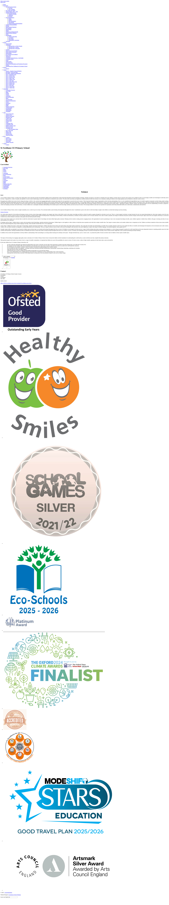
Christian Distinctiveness (11, 12)
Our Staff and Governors (11, 6)
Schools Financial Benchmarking (15, 23)
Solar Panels (11, 39)
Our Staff (10, 8)
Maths (7, 92)
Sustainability (8, 35)
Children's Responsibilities (11, 24)
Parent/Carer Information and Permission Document (16, 63)
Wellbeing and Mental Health (12, 31)
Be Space (10, 16)
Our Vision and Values (10, 10)
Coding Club (8, 118)
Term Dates (8, 141)
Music (7, 98)
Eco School (10, 37)
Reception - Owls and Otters (12, 72)
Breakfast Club (9, 117)
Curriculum (5, 88)
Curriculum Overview (10, 90)
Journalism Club (9, 128)
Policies (7, 25)
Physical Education (10, 97)
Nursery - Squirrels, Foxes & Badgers (14, 71)
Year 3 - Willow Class (10, 79)
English (7, 93)
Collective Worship (12, 14)
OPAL (7, 34)
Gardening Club (9, 123)
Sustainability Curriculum (13, 40)
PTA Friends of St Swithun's (12, 54)
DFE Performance (12, 21)
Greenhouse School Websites (15, 894)
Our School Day (9, 62)
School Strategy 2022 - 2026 (12, 11)
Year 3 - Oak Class (10, 80)
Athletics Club (9, 115)
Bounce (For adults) (10, 116)
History (7, 104)
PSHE (7, 105)
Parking (7, 65)
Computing (8, 96)
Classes (4, 69)
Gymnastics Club (9, 124)
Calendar (8, 137)
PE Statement (8, 28)
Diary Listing (8, 138)
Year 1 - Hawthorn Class (11, 74)
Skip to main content (5, 1)
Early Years (8, 91)
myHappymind (9, 107)
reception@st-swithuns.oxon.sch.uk (24, 283)
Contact (4, 143)
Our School (5, 5)
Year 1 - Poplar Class (10, 75)
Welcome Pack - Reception (14, 48)
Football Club (9, 120)
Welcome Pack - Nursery (13, 47)
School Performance (10, 17)
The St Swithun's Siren (13, 129)
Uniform (7, 49)
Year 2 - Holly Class (10, 78)
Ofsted (9, 18)
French (7, 101)
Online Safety (9, 61)
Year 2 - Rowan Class (10, 77)
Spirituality (10, 15)
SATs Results (11, 22)
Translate (13, 257)
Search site (3, 897)
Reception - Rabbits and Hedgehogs (13, 73)
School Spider (9, 43)
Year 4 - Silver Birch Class (11, 81)
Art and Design (9, 99)
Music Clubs (8, 131)
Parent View (8, 55)
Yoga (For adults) (9, 135)
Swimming (8, 111)
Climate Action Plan (12, 36)
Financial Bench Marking (11, 33)
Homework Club (9, 126)
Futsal (7, 122)
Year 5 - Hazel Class (10, 84)
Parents (4, 42)
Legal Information (8, 892)
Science (7, 94)
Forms (7, 60)
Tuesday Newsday (10, 142)
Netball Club (8, 132)
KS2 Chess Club (9, 130)
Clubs (4, 112)
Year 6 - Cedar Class (10, 87)
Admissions (8, 44)
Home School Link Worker (11, 50)
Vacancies (8, 41)
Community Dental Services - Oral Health (14, 58)
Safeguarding (8, 29)
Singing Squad (9, 134)
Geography (8, 103)
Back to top (3, 2)
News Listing (8, 140)
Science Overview (4, 212)
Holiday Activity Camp (11, 125)
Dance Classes (9, 119)
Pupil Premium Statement (11, 27)
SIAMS (10, 20)
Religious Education (10, 106)
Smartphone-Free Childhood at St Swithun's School (16, 66)
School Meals (8, 53)
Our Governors (11, 9)
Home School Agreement (11, 52)
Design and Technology (11, 100)
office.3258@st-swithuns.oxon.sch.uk (8, 283)
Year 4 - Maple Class (10, 82)
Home (4, 4)
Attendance (8, 56)
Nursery (5, 67)
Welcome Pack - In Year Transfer (15, 46)
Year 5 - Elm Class (10, 85)
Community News (9, 59)
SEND (7, 30)
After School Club (9, 113)
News (4, 136)
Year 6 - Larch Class (10, 86)
